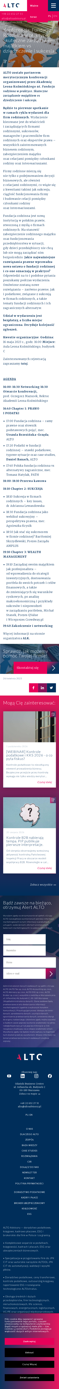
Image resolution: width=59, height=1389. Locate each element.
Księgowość (29, 1208)
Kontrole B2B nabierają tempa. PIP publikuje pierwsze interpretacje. (29, 835)
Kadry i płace (29, 1197)
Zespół (29, 1139)
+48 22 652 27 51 (12, 13)
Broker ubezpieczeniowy (29, 1203)
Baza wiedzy (29, 1145)
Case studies (29, 1150)
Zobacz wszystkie (41, 884)
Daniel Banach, (17, 459)
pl (49, 15)
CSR (29, 1161)
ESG (29, 1214)
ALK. (26, 638)
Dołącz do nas (29, 1167)
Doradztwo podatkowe (29, 1192)
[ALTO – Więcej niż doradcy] (11, 5)
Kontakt (29, 1178)
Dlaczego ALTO (29, 1134)
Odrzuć (29, 1352)
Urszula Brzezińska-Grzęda (27, 434)
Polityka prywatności (29, 1183)
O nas (29, 1129)
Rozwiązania (29, 1156)
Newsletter (29, 1172)
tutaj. (24, 363)
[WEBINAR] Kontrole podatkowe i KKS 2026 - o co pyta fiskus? (29, 749)
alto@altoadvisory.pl (14, 18)
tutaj (8, 1041)
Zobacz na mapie (28, 1093)
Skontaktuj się (28, 668)
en (55, 15)
